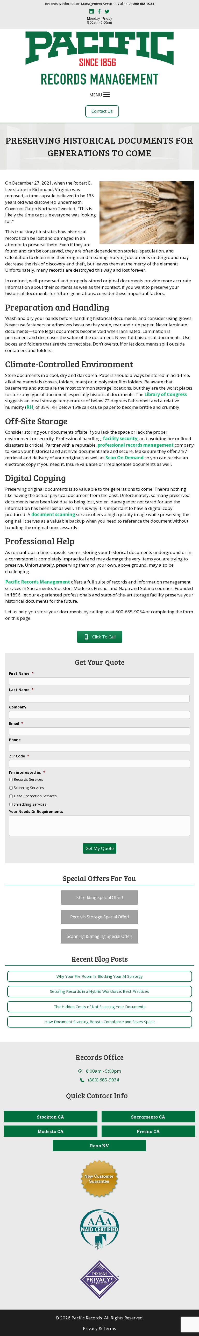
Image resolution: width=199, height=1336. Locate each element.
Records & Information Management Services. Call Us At (99, 3)
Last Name (21, 690)
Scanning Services (29, 787)
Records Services (28, 779)
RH (29, 407)
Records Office (100, 1057)
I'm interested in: (27, 772)
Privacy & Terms (99, 1328)
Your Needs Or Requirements (36, 811)
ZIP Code (19, 756)
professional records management (136, 445)
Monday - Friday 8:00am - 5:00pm (99, 21)
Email (16, 723)
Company (17, 707)
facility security (120, 438)
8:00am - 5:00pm (103, 1071)
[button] (95, 95)
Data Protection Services (35, 796)
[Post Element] (99, 976)
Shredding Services (30, 804)
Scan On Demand (124, 458)
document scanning (53, 514)
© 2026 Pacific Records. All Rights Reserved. (99, 1318)
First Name (21, 673)
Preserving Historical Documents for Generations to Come (100, 146)
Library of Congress (165, 394)
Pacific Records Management (37, 582)
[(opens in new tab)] (99, 1229)
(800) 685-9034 (103, 1080)
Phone (15, 740)
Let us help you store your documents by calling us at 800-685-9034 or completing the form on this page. (99, 615)
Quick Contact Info (97, 1095)
